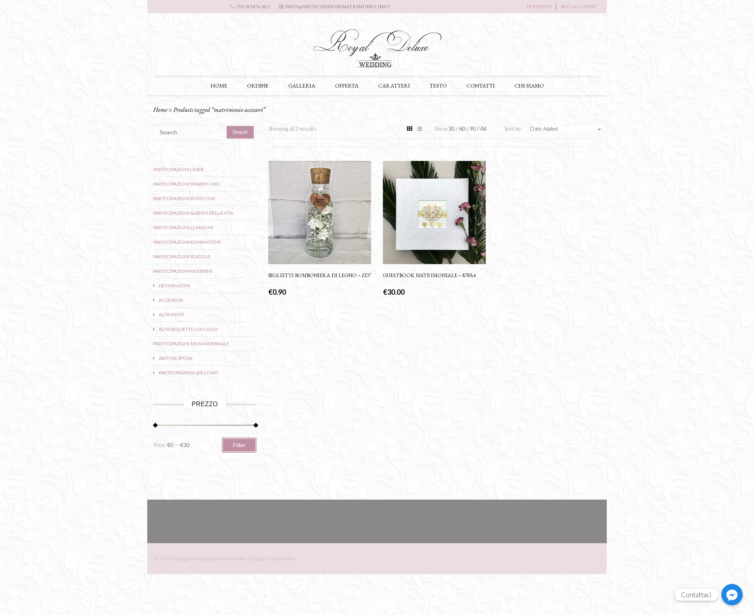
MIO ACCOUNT (579, 7)
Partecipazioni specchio (188, 373)
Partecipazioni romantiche (187, 242)
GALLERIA (301, 85)
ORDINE (258, 85)
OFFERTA (347, 85)
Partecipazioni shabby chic (186, 184)
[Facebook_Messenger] (732, 594)
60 (463, 128)
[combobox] (565, 128)
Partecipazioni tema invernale (191, 344)
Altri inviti (171, 315)
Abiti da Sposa (175, 358)
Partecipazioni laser (178, 169)
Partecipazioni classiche (183, 227)
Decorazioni (174, 285)
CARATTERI (394, 85)
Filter (239, 445)
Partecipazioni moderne (183, 271)
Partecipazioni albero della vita (193, 213)
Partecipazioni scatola (181, 256)
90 (473, 128)
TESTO (438, 85)
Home (160, 110)
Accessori (171, 300)
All (483, 128)
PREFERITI (539, 7)
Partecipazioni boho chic (184, 198)
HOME (218, 85)
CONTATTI (481, 85)
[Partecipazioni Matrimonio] (377, 51)
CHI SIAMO (529, 85)
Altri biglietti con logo (188, 329)
